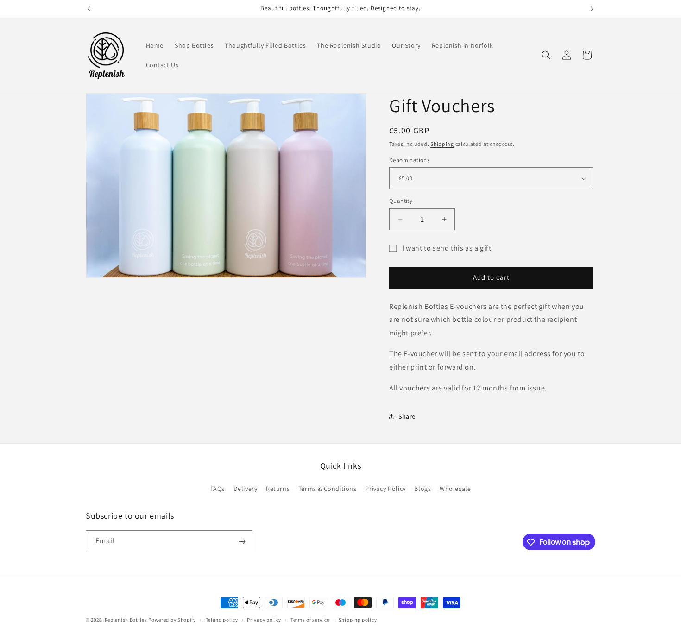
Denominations (409, 160)
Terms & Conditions (327, 488)
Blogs (422, 488)
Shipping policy (358, 619)
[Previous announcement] (89, 9)
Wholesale (455, 488)
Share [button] (407, 416)
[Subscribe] (242, 542)
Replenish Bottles (126, 619)
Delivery (245, 488)
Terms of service (309, 619)
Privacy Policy (385, 488)
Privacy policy (264, 619)
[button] (546, 55)
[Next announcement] (592, 9)
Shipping (442, 143)
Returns (278, 488)
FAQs (217, 488)
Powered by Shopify (172, 619)
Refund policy (221, 619)
